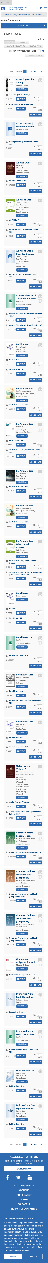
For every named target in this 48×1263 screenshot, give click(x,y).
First (11, 71)
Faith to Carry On (25, 1070)
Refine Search (35, 55)
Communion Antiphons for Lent (22, 975)
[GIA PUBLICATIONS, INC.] (3, 7)
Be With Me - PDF (16, 369)
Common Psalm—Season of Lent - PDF (25, 852)
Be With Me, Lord (24, 388)
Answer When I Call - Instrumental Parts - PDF (25, 314)
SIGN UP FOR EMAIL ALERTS (24, 1209)
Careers (24, 1199)
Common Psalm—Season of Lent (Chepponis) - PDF (23, 895)
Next (36, 71)
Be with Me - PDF (16, 618)
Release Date (35, 46)
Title (10, 42)
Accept (13, 1256)
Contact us (24, 1204)
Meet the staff (24, 1195)
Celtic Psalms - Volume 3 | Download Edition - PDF (25, 812)
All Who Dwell (23, 162)
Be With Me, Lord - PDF (18, 405)
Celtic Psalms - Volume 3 (19, 802)
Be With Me (22, 344)
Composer (22, 42)
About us (24, 1190)
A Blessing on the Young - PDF (21, 104)
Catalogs (5, 2)
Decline (33, 1256)
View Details (22, 89)
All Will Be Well (23, 199)
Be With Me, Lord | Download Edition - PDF (25, 451)
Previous (19, 71)
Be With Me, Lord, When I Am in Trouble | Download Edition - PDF (25, 573)
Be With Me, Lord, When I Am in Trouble (25, 544)
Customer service (24, 1185)
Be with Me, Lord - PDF (18, 655)
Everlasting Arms (16, 1012)
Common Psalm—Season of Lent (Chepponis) (25, 874)
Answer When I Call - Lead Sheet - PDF (25, 325)
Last (41, 71)
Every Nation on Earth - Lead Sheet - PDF (24, 1050)
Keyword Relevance (15, 46)
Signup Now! (24, 1168)
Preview (21, 99)
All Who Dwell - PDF (17, 180)
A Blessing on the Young (19, 95)
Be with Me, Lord (24, 637)
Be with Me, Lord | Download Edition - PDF (25, 701)
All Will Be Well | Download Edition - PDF (24, 230)
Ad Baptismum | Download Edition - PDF (24, 143)
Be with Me (22, 593)
